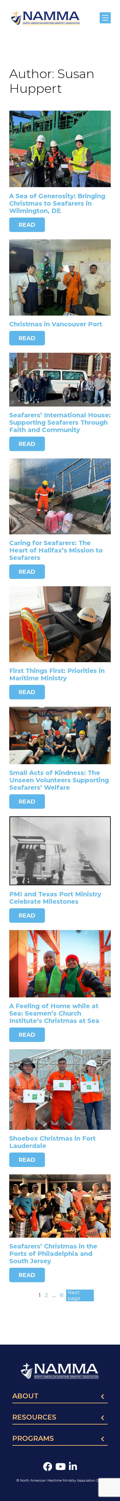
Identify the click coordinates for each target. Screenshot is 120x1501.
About (25, 1396)
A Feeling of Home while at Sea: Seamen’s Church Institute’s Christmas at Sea (54, 1013)
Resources (34, 1417)
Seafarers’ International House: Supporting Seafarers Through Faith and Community (60, 422)
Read (27, 225)
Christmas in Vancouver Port (55, 324)
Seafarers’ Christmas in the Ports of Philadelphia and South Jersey (53, 1254)
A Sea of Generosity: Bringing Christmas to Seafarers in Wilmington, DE (57, 203)
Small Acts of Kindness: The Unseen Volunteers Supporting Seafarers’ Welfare (59, 780)
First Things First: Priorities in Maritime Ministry (57, 674)
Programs (33, 1439)
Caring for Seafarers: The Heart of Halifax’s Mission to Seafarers (56, 550)
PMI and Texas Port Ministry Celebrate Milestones (55, 897)
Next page (74, 1295)
